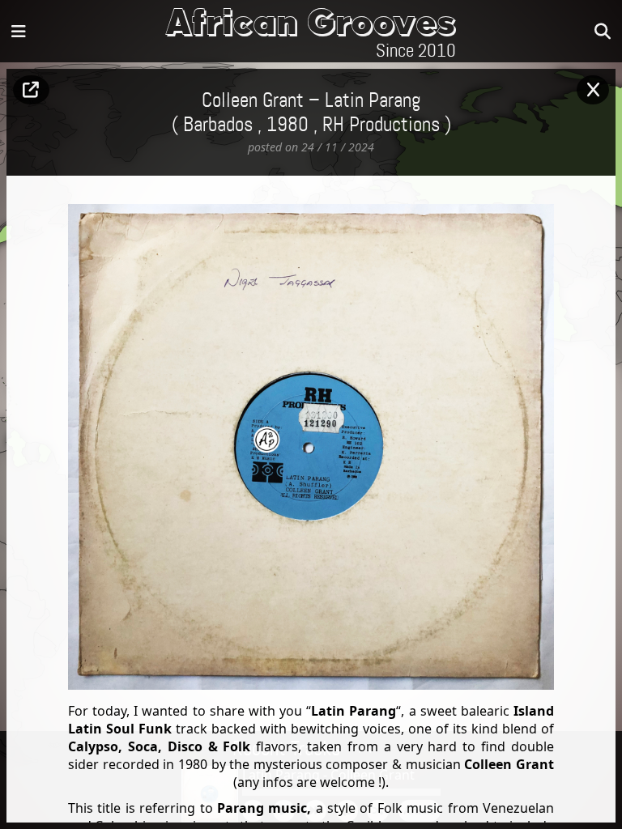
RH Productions (381, 125)
